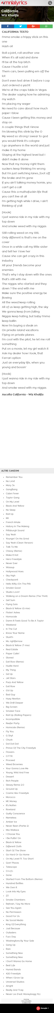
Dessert (10, 777)
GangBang (11, 489)
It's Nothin (11, 805)
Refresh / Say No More (18, 904)
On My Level (12, 502)
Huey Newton (13, 699)
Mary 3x (10, 485)
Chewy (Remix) (14, 551)
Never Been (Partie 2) (17, 826)
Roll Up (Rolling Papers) (18, 715)
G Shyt (9, 736)
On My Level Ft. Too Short (20, 859)
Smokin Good (13, 588)
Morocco (10, 797)
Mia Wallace (12, 830)
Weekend (11, 625)
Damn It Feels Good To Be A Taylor (25, 621)
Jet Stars (10, 678)
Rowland (10, 809)
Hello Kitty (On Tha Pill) (18, 584)
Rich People (12, 781)
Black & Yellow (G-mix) (18, 608)
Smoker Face (13, 711)
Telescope (11, 867)
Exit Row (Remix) (15, 662)
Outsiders (11, 933)
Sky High (10, 576)
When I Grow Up (15, 978)
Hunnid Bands (13, 970)
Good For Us (13, 916)
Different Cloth (13, 846)
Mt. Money (11, 801)
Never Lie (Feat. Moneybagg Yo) (23, 994)
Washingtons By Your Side (20, 941)
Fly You (10, 732)
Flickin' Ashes (13, 613)
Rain (8, 949)
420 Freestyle (13, 974)
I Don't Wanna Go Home (19, 961)
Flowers (10, 752)
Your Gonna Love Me (17, 768)
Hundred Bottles (14, 883)
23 (7, 896)
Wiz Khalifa (10, 15)
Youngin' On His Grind (17, 539)
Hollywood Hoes (14, 571)
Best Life (10, 965)
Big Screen (11, 707)
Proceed (10, 760)
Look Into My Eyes (16, 892)
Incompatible (13, 719)
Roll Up (10, 514)
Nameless (11, 818)
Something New (14, 953)
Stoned (10, 658)
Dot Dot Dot (12, 744)
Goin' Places (12, 863)
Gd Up (9, 674)
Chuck (9, 740)
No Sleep (10, 510)
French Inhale (13, 522)
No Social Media (14, 920)
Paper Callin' (12, 654)
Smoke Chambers (15, 900)
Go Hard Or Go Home (17, 855)
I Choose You (13, 834)
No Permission (13, 912)
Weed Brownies (14, 764)
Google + (44, 1008)
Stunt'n (9, 637)
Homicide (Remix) (15, 727)
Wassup (10, 567)
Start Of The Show (16, 851)
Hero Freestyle (14, 559)
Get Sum (10, 600)
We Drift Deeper (14, 703)
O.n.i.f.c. (9, 871)
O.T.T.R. (9, 756)
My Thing (11, 670)
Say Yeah (11, 535)
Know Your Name (15, 633)
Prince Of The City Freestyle (21, 748)
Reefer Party (13, 723)
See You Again (13, 908)
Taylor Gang (12, 498)
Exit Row (10, 686)
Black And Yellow (15, 506)
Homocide (11, 617)
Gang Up (10, 945)
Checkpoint (12, 580)
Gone (9, 875)
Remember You (14, 477)
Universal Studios (15, 982)
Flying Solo (12, 604)
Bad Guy (10, 695)
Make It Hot (12, 555)
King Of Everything (16, 924)
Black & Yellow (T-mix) (18, 645)
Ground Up (12, 789)
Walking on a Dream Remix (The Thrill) (27, 596)
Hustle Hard (12, 666)
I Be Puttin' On (13, 838)
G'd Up (9, 690)
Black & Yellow (13, 842)
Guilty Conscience (15, 814)
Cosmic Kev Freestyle (17, 793)
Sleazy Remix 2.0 (15, 785)
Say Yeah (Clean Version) (19, 543)
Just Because (13, 928)
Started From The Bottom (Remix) (24, 879)
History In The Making (17, 526)
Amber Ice (11, 822)
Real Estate (12, 649)
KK (7, 518)
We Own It (11, 887)
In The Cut (11, 629)
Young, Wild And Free (17, 773)
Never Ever (12, 563)
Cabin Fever (12, 494)
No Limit (10, 481)
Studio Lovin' (13, 592)
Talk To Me (12, 547)
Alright (9, 986)
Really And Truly (14, 990)
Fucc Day (11, 937)
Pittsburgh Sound (15, 530)
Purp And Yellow (14, 682)
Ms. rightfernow (14, 641)
